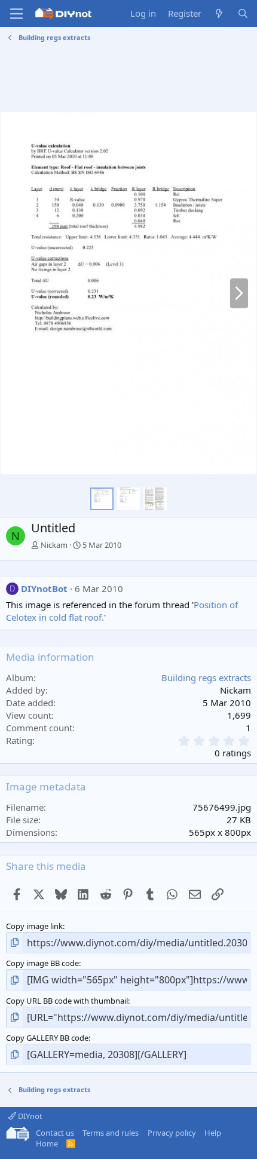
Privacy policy (172, 1132)
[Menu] (16, 14)
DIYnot (29, 1116)
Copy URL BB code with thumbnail (67, 1000)
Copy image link (34, 926)
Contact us (55, 1132)
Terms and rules (110, 1132)
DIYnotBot (44, 588)
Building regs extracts (206, 677)
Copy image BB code (42, 963)
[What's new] (219, 13)
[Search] (243, 13)
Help (212, 1132)
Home (47, 1143)
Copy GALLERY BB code (47, 1037)
